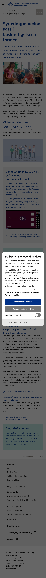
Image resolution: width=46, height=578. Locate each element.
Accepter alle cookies (23, 301)
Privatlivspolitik (12, 295)
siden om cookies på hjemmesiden (20, 286)
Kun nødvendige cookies (23, 309)
